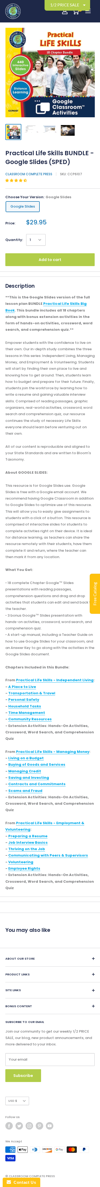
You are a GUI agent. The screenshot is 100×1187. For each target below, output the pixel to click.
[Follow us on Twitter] (19, 1126)
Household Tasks (24, 706)
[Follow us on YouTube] (49, 1126)
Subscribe (23, 1075)
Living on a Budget (26, 758)
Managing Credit (24, 771)
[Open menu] (88, 11)
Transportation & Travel (31, 693)
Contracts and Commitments (37, 784)
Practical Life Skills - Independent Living (55, 680)
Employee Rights (24, 868)
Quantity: (14, 239)
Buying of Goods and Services (36, 764)
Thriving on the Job (26, 848)
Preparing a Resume (27, 836)
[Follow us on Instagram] (29, 1126)
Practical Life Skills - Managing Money (52, 751)
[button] (16, 180)
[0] (75, 11)
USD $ (12, 1101)
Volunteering (20, 862)
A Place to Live (22, 686)
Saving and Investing (28, 777)
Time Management (26, 712)
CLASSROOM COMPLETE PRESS (28, 174)
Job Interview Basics (28, 842)
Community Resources (30, 719)
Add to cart (50, 259)
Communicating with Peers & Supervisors (48, 855)
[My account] (64, 11)
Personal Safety (23, 699)
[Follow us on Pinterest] (39, 1126)
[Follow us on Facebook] (9, 1126)
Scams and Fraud (25, 790)
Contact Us (23, 1182)
